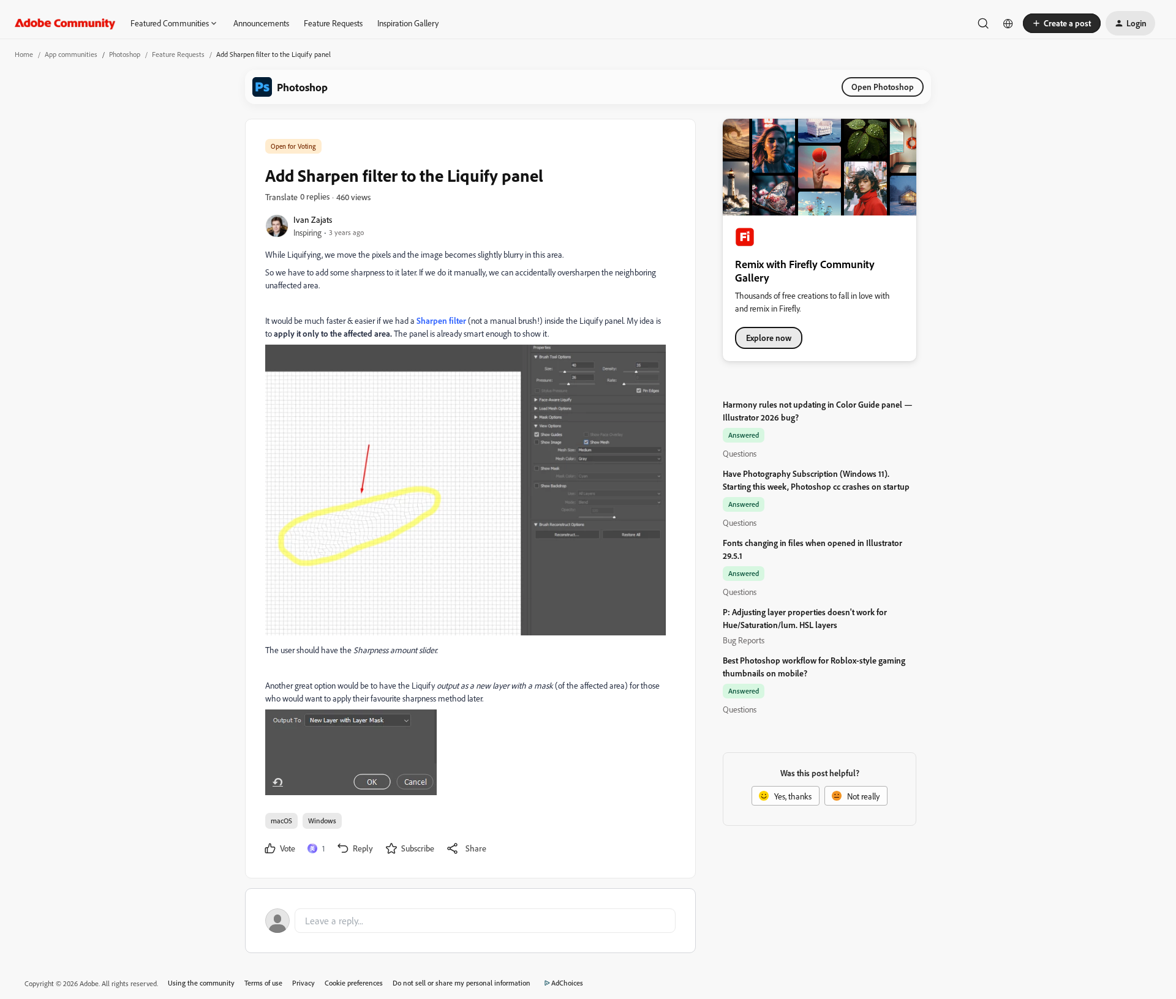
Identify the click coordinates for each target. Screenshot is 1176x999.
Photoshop (124, 54)
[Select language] (1008, 23)
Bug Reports (743, 640)
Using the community (201, 982)
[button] (1062, 23)
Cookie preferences (354, 982)
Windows (322, 820)
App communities (71, 54)
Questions (739, 453)
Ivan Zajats (312, 219)
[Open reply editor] (470, 920)
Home (24, 54)
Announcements (261, 23)
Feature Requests (333, 23)
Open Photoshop (882, 86)
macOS (281, 820)
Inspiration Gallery (408, 23)
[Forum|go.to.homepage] (65, 23)
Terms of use (263, 982)
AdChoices (567, 982)
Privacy (303, 982)
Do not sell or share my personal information (461, 982)
